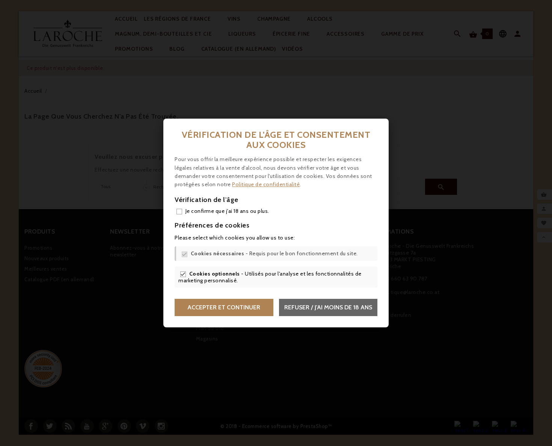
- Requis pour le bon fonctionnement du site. (274, 253)
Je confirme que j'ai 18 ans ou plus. (227, 211)
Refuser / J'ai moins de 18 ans (328, 307)
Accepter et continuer (223, 307)
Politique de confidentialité (266, 184)
